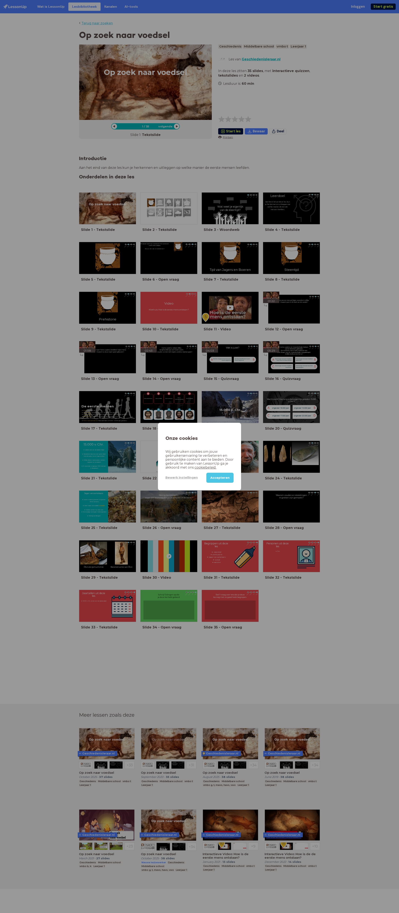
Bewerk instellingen (181, 477)
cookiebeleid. (205, 467)
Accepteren (220, 478)
